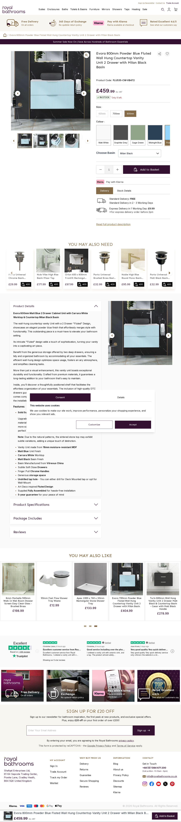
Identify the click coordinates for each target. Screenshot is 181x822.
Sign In (54, 766)
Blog (115, 763)
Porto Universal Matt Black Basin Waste (159, 276)
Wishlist (54, 783)
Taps (126, 9)
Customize (94, 424)
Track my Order (58, 777)
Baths (65, 9)
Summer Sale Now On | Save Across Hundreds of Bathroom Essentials (90, 41)
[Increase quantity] (117, 169)
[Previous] (17, 93)
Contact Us (160, 3)
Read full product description (113, 224)
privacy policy (126, 740)
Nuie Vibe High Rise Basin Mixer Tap (47, 276)
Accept (133, 424)
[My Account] (169, 9)
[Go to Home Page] (4, 35)
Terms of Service (126, 745)
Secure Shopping (89, 780)
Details (120, 397)
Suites (41, 9)
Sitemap (117, 786)
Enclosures (53, 9)
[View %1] (24, 140)
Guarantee (85, 775)
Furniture (94, 9)
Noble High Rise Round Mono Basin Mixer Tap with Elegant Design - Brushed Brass (132, 276)
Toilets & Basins (78, 9)
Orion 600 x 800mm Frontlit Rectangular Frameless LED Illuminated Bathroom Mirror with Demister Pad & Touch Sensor (76, 276)
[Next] (83, 93)
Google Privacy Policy (99, 745)
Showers (117, 9)
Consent (60, 397)
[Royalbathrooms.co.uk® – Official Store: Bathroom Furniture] (13, 9)
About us (118, 769)
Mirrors (106, 9)
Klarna (116, 792)
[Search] (162, 9)
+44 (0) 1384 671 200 (154, 767)
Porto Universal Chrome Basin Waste (17, 276)
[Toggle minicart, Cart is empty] (176, 9)
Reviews (84, 786)
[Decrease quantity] (100, 169)
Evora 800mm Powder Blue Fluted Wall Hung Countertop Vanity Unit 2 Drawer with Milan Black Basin (64, 35)
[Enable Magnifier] (86, 55)
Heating (136, 9)
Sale (144, 9)
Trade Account (172, 3)
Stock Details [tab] (124, 190)
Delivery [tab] (104, 190)
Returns (84, 769)
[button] (11, 273)
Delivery (84, 763)
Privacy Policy (121, 775)
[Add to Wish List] (167, 54)
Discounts (118, 780)
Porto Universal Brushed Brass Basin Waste (104, 276)
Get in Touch (150, 763)
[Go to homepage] (21, 761)
